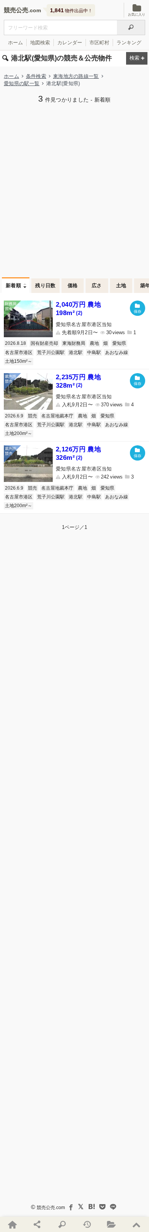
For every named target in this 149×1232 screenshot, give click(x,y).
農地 (94, 343)
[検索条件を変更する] (136, 58)
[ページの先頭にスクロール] (136, 1224)
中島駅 (94, 352)
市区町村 (99, 42)
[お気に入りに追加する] (137, 308)
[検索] (131, 27)
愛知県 (119, 343)
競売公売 (16, 10)
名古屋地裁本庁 (57, 416)
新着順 (13, 285)
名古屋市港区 (18, 352)
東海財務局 (73, 343)
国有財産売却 (44, 343)
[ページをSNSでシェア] (37, 1224)
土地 (121, 285)
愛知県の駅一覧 (21, 83)
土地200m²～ (18, 433)
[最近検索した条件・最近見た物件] (86, 1224)
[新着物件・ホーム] (12, 1224)
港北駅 (76, 352)
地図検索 (40, 42)
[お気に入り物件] (111, 1224)
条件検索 (36, 76)
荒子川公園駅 (51, 352)
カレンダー (69, 42)
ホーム (15, 42)
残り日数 (45, 285)
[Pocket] (102, 1207)
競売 (32, 416)
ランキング (129, 42)
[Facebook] (70, 1207)
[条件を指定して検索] (62, 1224)
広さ (97, 285)
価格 (73, 285)
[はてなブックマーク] (92, 1207)
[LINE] (113, 1207)
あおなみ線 (116, 352)
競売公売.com (51, 1207)
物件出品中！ (71, 10)
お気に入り (136, 14)
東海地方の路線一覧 (76, 76)
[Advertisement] (74, 189)
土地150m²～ (18, 361)
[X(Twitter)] (81, 1207)
